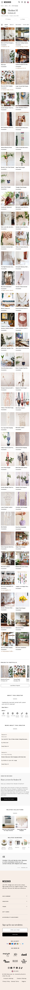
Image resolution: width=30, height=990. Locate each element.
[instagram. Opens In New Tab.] (8, 968)
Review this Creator (9, 799)
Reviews (18, 24)
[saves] (22, 2)
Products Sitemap (8, 978)
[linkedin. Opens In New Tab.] (16, 968)
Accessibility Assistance (10, 917)
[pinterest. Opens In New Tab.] (14, 968)
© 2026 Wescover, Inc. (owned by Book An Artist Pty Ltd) (14, 975)
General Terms (15, 981)
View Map (26, 24)
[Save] (12, 29)
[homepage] (7, 2)
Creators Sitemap (21, 978)
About (12, 24)
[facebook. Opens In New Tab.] (11, 968)
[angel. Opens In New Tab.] (19, 968)
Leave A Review (4, 15)
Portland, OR (12, 13)
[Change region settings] (28, 2)
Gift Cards (5, 911)
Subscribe (15, 934)
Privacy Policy (6, 981)
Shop (6, 24)
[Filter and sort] (2, 24)
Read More (4, 746)
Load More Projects (15, 685)
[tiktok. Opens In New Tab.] (22, 968)
